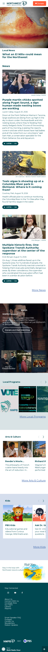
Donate (40, 3)
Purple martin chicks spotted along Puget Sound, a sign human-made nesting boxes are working (22, 104)
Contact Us (9, 621)
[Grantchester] (8, 361)
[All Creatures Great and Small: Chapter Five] (39, 361)
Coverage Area (11, 603)
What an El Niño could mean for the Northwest (22, 56)
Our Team (9, 605)
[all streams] (45, 649)
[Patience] (24, 361)
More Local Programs (33, 416)
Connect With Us (12, 601)
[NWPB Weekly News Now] (27, 399)
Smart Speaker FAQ (13, 618)
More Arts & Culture (34, 480)
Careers (8, 607)
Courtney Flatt (8, 193)
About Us (8, 599)
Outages (8, 620)
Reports (8, 609)
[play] (3, 649)
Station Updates (11, 625)
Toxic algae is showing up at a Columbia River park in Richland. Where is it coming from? (22, 185)
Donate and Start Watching (17, 330)
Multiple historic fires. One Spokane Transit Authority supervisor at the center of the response (23, 249)
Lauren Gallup (8, 112)
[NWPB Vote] (9, 399)
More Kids (39, 546)
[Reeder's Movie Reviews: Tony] (17, 449)
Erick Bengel (7, 257)
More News (39, 290)
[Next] (46, 382)
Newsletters (10, 623)
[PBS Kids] (17, 513)
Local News (8, 50)
